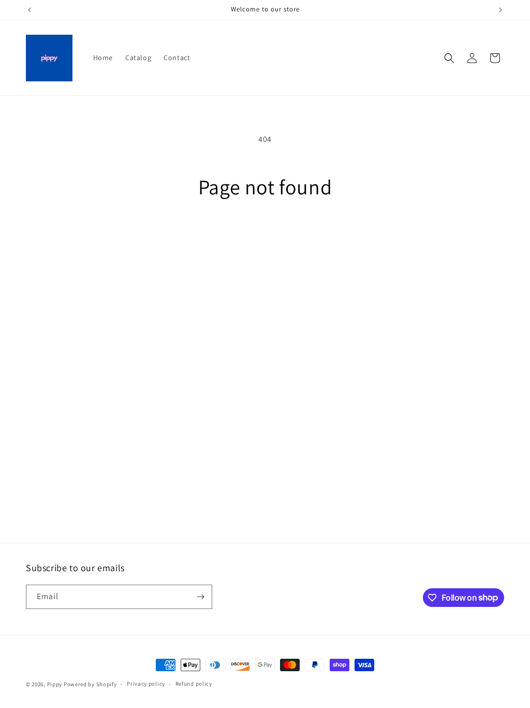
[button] (449, 58)
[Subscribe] (200, 597)
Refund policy (193, 683)
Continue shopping (265, 238)
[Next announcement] (500, 10)
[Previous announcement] (29, 10)
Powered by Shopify (90, 684)
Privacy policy (146, 683)
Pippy (55, 684)
